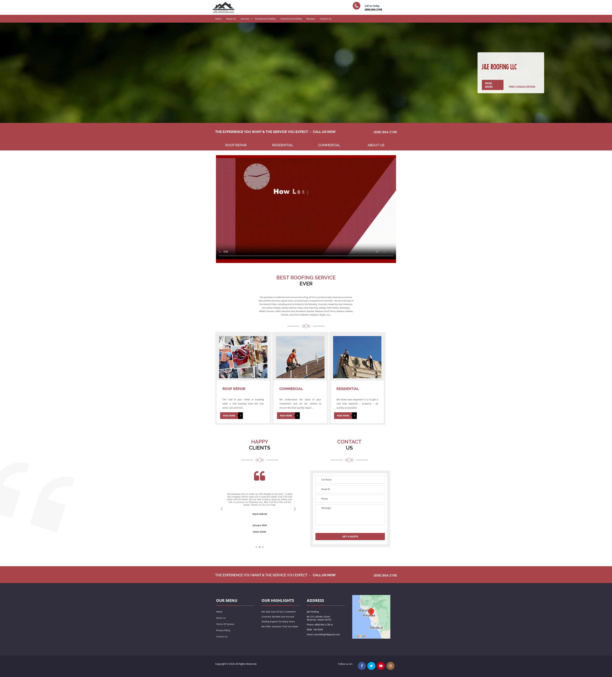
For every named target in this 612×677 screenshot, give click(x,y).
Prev (223, 509)
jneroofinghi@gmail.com (327, 634)
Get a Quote (350, 536)
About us (221, 617)
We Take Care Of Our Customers (279, 611)
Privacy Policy (223, 630)
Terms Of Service (225, 624)
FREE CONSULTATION (522, 87)
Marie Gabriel (259, 513)
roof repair (236, 145)
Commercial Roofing (291, 18)
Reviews (310, 18)
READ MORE (489, 85)
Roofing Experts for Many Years (278, 621)
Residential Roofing (265, 18)
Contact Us (325, 18)
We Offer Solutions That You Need (280, 626)
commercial (329, 145)
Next (296, 509)
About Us (231, 18)
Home (218, 18)
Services (245, 18)
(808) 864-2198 (373, 9)
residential (282, 145)
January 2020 (260, 525)
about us (376, 145)
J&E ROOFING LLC (499, 67)
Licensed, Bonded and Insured (278, 616)
